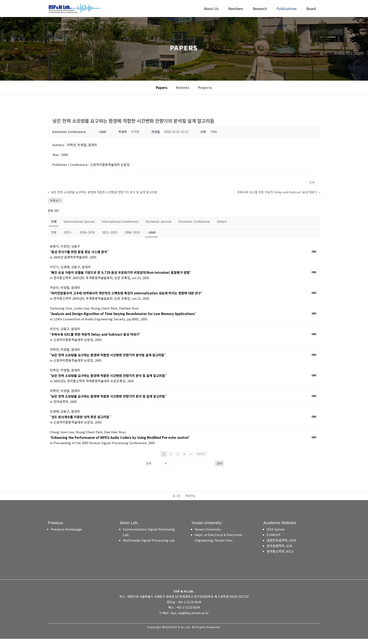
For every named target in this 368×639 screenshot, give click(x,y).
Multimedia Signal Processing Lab (149, 540)
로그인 (176, 496)
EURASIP (273, 534)
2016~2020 (87, 232)
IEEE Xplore (276, 529)
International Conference (120, 221)
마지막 (201, 454)
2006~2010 (132, 232)
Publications (287, 9)
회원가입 (190, 496)
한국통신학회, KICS (280, 551)
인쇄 (311, 182)
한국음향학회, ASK (279, 545)
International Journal (79, 221)
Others (222, 221)
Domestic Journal (158, 221)
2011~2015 (109, 232)
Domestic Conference (194, 221)
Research (260, 9)
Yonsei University (208, 529)
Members (235, 9)
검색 (219, 463)
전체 (53, 221)
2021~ (68, 232)
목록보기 (55, 200)
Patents (182, 87)
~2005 (151, 232)
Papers (161, 87)
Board (311, 9)
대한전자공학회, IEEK (281, 540)
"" (79, 252)
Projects (205, 87)
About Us (211, 9)
